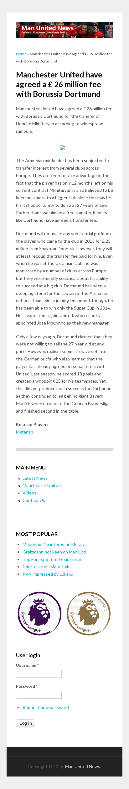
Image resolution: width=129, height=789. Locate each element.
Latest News (35, 478)
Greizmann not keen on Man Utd (54, 551)
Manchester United (42, 485)
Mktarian (24, 431)
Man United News (82, 766)
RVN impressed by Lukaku (48, 574)
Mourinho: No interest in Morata (54, 544)
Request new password (46, 707)
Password (27, 686)
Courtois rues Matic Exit (46, 566)
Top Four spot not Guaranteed (53, 559)
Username (27, 665)
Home (21, 54)
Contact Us (34, 500)
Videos (29, 492)
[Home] (64, 30)
